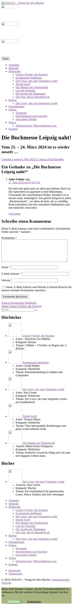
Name (5, 267)
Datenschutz (15, 573)
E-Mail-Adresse (11, 273)
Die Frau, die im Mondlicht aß (32, 96)
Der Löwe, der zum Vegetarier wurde (36, 80)
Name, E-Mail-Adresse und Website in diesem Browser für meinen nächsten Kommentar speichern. (36, 289)
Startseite (14, 68)
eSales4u (6, 582)
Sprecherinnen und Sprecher (31, 116)
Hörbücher (15, 71)
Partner (12, 109)
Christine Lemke (10, 159)
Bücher (13, 100)
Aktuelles (14, 64)
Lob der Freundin (25, 90)
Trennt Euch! (23, 84)
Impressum (15, 570)
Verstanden (14, 601)
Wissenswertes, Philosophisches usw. (36, 125)
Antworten (15, 213)
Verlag (12, 122)
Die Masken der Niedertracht (32, 87)
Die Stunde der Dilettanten (30, 93)
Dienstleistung (16, 106)
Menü (6, 58)
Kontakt (13, 128)
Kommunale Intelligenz (29, 77)
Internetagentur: (61, 579)
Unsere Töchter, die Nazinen (32, 74)
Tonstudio (21, 112)
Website (5, 280)
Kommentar (9, 237)
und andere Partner (26, 119)
